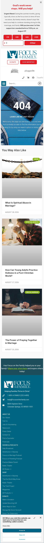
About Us (6, 414)
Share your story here (17, 368)
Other (32, 43)
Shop (4, 472)
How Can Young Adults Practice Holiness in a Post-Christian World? (21, 273)
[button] (3, 83)
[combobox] (22, 83)
